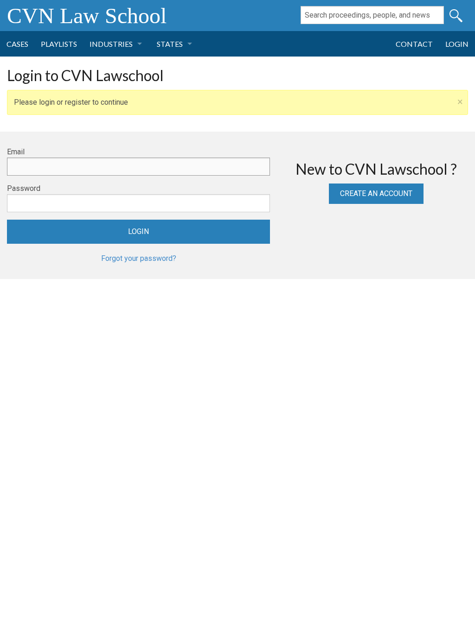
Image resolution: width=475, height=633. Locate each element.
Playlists (59, 43)
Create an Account (376, 193)
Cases (17, 43)
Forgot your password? (138, 258)
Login (457, 43)
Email (16, 151)
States (170, 43)
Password (23, 188)
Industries (111, 43)
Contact (414, 43)
